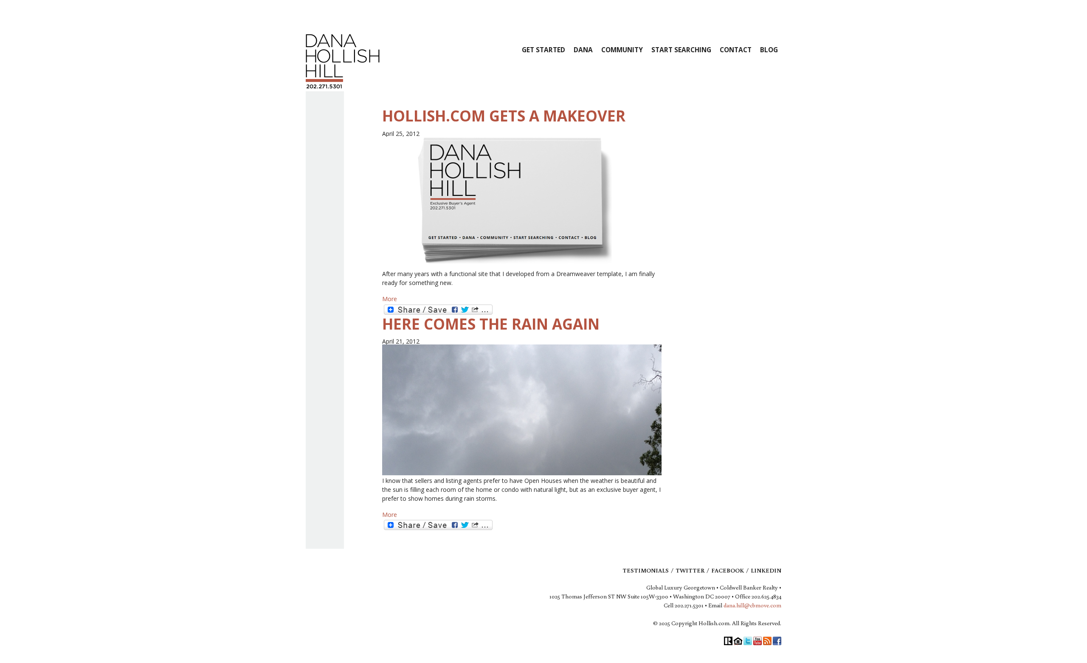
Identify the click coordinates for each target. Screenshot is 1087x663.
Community (622, 49)
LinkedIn (766, 570)
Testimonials (645, 570)
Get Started (543, 49)
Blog (769, 49)
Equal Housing (738, 641)
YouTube (757, 641)
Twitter (690, 570)
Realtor (728, 641)
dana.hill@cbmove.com (752, 605)
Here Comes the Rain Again (491, 324)
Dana (583, 49)
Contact (736, 49)
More (389, 299)
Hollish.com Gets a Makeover (503, 116)
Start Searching (681, 49)
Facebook (727, 570)
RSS (767, 641)
